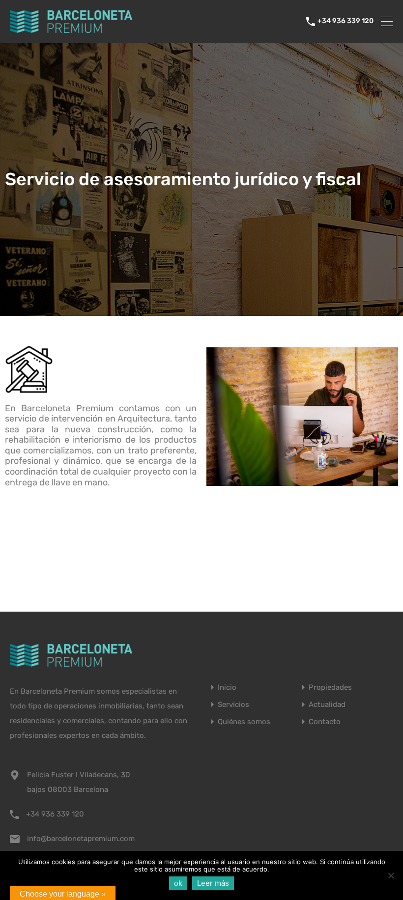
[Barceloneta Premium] (71, 31)
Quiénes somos (244, 722)
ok (178, 883)
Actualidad (327, 704)
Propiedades (330, 687)
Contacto (325, 722)
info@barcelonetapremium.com (81, 838)
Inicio (227, 687)
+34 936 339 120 (345, 21)
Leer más (213, 883)
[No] (391, 876)
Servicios (233, 704)
